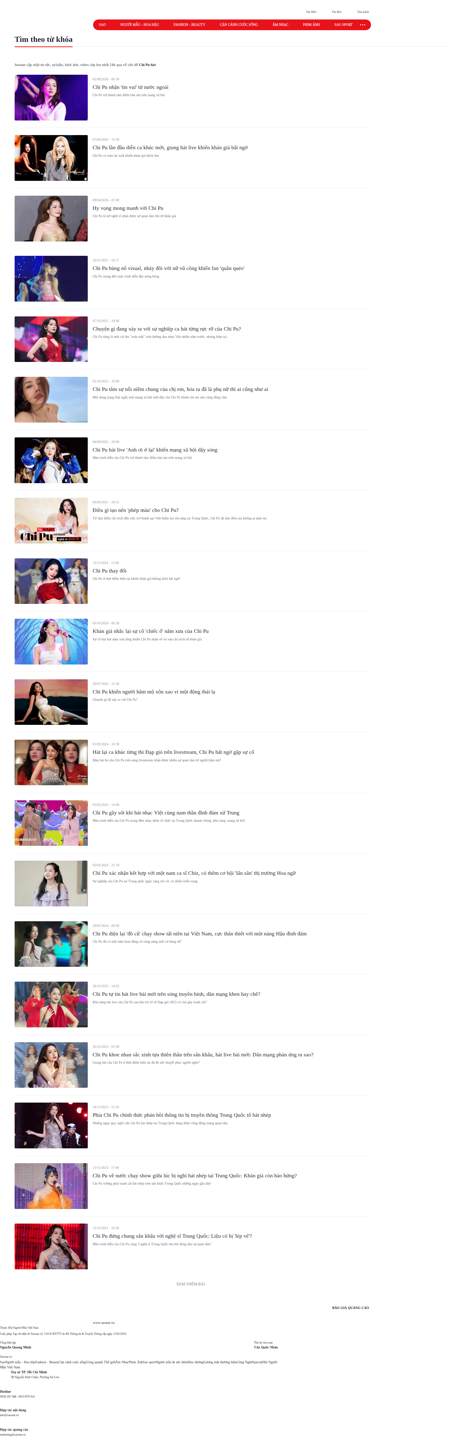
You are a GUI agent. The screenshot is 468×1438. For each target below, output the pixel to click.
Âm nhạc (280, 25)
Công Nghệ (244, 1362)
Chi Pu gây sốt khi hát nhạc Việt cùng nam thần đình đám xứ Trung (166, 813)
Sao (102, 25)
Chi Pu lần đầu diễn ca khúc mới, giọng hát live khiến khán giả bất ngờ (170, 147)
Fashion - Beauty (189, 25)
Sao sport (343, 25)
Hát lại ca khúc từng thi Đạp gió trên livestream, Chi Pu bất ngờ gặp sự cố (173, 752)
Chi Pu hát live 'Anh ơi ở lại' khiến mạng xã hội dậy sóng (155, 450)
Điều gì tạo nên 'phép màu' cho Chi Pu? (136, 510)
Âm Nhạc (122, 1362)
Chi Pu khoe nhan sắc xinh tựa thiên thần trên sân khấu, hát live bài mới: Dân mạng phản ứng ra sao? (203, 1054)
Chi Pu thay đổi (110, 571)
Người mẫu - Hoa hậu (139, 25)
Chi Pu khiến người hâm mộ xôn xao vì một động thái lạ (154, 692)
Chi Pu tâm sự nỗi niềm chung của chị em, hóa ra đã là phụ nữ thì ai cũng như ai (180, 389)
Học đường (196, 1362)
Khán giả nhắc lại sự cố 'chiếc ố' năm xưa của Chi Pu (151, 631)
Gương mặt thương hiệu (220, 1362)
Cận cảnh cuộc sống (239, 25)
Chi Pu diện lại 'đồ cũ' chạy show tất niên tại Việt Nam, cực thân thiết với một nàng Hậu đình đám (200, 934)
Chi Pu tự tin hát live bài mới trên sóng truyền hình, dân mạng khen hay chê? (176, 994)
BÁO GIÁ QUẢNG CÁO (350, 1308)
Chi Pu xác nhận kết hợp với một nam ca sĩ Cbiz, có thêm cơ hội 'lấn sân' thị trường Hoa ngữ (194, 873)
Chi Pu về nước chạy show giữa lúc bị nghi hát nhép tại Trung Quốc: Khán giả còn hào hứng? (195, 1175)
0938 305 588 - (9, 1396)
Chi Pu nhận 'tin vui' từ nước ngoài (130, 87)
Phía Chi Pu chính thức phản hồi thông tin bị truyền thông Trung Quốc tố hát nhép (182, 1115)
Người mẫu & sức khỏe (172, 1362)
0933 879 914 (27, 1396)
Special (257, 1362)
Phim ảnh (311, 25)
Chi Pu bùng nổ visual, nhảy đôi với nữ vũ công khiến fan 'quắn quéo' (168, 268)
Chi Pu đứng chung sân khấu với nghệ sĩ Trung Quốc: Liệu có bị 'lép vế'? (172, 1236)
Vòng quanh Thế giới (101, 1362)
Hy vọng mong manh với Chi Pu (128, 208)
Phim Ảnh (136, 1362)
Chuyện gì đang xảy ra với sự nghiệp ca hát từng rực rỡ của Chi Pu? (167, 329)
